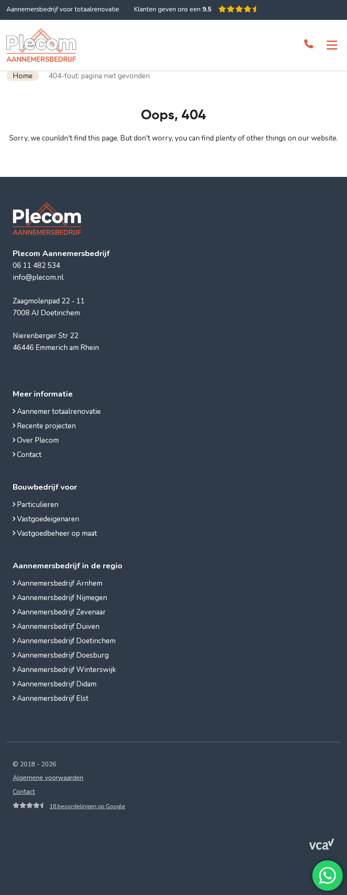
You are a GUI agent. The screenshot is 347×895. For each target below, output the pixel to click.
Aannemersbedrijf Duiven (57, 626)
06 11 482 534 (36, 265)
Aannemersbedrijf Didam (55, 684)
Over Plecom (37, 440)
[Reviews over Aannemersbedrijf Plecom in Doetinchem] (237, 9)
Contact (28, 455)
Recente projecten (45, 426)
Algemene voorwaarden (48, 778)
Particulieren (36, 504)
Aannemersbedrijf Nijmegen (61, 598)
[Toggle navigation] (332, 45)
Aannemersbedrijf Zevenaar (60, 612)
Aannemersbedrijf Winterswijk (65, 670)
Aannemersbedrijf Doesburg (62, 655)
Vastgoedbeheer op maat (56, 533)
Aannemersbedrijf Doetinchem (65, 641)
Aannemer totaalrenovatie (58, 411)
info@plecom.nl (38, 277)
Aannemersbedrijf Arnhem (58, 583)
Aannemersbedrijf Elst (51, 698)
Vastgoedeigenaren (47, 519)
